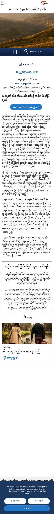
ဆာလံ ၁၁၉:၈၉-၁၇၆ (23, 83)
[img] (26, 51)
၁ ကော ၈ (35, 83)
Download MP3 (37, 52)
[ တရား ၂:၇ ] (34, 91)
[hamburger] (50, 3)
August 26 (28, 64)
